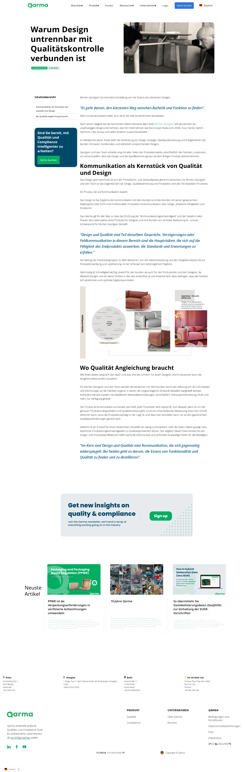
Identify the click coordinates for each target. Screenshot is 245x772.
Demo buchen (184, 5)
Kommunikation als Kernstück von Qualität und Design (52, 109)
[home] (38, 5)
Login (165, 5)
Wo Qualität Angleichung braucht (52, 116)
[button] (77, 5)
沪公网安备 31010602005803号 (110, 752)
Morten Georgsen (164, 124)
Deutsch (12, 769)
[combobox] (12, 769)
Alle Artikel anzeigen (34, 606)
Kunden (109, 5)
